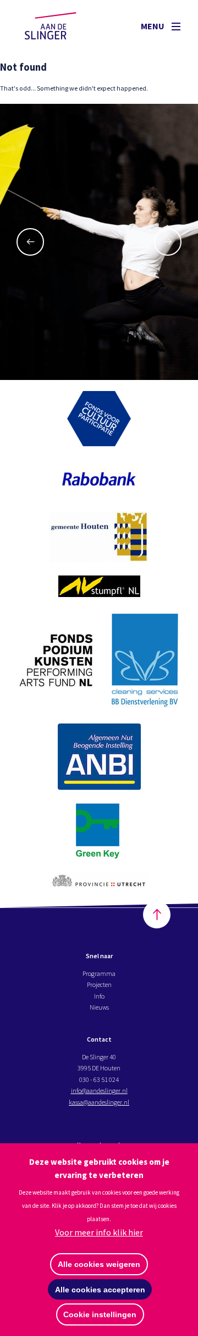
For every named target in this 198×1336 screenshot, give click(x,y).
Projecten (99, 984)
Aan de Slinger (61, 26)
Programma (99, 973)
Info (99, 996)
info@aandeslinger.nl (99, 1090)
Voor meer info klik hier (99, 1232)
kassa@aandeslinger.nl (99, 1102)
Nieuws (99, 1007)
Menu (153, 25)
